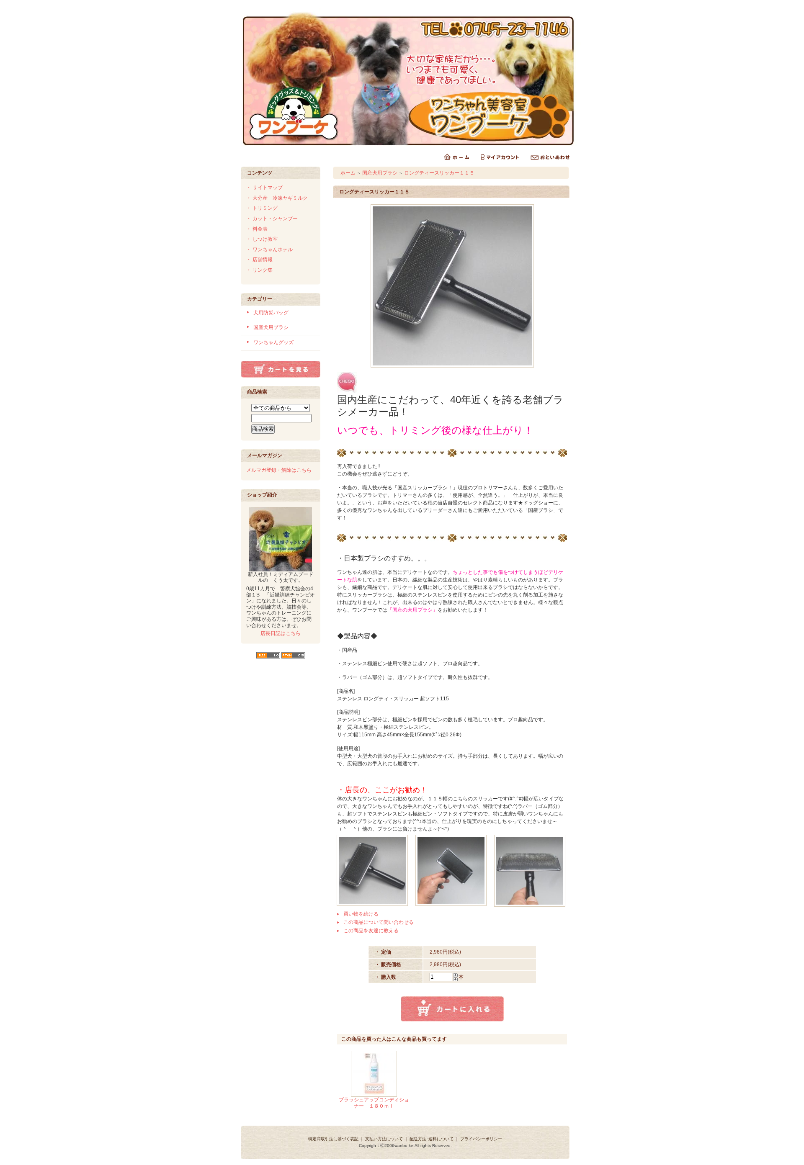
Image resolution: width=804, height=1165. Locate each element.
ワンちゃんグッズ (273, 342)
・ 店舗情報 (259, 259)
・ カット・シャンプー (272, 218)
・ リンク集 (259, 270)
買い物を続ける (361, 914)
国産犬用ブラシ (271, 327)
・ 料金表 (257, 229)
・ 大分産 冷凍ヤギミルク (277, 198)
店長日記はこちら (280, 633)
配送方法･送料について (432, 1139)
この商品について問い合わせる (378, 922)
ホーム (348, 173)
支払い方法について (384, 1139)
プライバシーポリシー (481, 1139)
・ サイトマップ (264, 187)
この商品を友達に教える (371, 931)
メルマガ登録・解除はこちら (279, 470)
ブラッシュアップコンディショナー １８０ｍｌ (374, 1103)
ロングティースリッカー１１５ (439, 173)
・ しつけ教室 (262, 239)
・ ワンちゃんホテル (269, 249)
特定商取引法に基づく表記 (333, 1139)
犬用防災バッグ (271, 313)
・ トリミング (262, 208)
